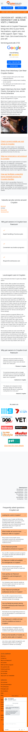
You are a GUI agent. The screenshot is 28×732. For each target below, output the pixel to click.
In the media (4, 671)
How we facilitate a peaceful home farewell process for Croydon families (12, 176)
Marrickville (4, 210)
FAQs (2, 693)
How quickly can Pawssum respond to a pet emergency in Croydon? (11, 576)
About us (3, 656)
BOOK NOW (21, 8)
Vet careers (4, 662)
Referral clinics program (7, 664)
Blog (2, 695)
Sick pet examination (6, 684)
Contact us (3, 658)
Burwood (3, 206)
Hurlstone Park (5, 212)
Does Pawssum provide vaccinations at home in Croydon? (12, 548)
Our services (4, 682)
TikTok (2, 711)
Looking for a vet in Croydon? (11, 515)
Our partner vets (5, 667)
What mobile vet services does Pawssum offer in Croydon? (11, 533)
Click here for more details (14, 445)
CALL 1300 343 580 (7, 8)
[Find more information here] (15, 712)
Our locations (4, 691)
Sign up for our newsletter (7, 675)
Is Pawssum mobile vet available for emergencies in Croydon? (12, 561)
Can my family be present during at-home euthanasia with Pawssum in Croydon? (13, 605)
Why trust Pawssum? (6, 660)
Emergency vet (4, 689)
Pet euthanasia (4, 686)
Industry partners (5, 669)
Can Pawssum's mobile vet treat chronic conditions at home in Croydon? (12, 621)
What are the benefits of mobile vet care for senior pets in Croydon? (13, 636)
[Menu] (2, 3)
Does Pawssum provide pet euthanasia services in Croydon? (12, 591)
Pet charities (4, 673)
